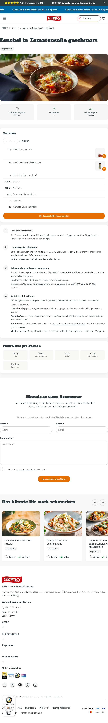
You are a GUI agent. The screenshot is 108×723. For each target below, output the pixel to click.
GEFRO (5, 28)
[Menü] (13, 696)
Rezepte (15, 28)
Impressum (30, 707)
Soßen (27, 592)
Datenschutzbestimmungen (30, 469)
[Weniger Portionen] (6, 141)
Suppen (19, 592)
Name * (4, 423)
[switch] (8, 713)
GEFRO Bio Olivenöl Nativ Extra (27, 162)
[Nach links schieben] (95, 502)
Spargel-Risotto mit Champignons (57, 542)
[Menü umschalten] (4, 18)
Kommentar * (7, 438)
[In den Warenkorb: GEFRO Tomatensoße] (104, 156)
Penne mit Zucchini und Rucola (18, 542)
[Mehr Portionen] (15, 141)
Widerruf (44, 707)
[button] (103, 18)
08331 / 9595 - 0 (13, 607)
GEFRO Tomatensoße (22, 149)
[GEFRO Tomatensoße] (100, 153)
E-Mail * (60, 423)
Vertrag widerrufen (61, 707)
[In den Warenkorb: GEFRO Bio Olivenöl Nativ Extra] (104, 169)
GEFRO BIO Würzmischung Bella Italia (69, 323)
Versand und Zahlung (31, 712)
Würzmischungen (44, 592)
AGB (20, 707)
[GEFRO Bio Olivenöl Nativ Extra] (100, 166)
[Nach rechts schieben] (103, 502)
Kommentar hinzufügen (54, 479)
